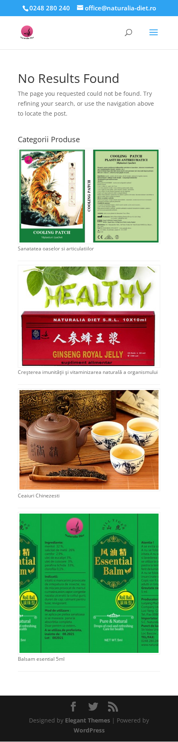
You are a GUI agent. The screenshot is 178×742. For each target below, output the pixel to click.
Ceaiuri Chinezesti (39, 495)
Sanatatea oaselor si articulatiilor (56, 248)
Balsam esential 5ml (41, 658)
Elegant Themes (87, 720)
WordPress (89, 730)
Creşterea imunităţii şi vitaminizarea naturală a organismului (88, 372)
